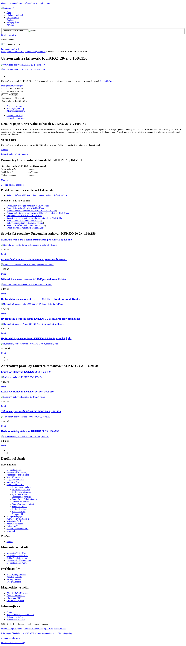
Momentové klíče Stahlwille (19, 560)
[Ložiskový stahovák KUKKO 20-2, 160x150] (21, 377)
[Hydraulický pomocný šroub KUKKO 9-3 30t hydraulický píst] (29, 344)
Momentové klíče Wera (17, 563)
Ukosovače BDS (14, 598)
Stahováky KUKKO (15, 51)
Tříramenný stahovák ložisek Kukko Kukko (25, 228)
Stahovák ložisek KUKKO (18, 195)
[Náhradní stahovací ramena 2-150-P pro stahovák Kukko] (26, 284)
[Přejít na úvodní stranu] (9, 8)
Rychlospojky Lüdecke (16, 574)
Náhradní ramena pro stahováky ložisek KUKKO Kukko (31, 210)
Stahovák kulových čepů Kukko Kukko (24, 220)
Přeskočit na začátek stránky (13, 642)
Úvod (3, 51)
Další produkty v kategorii (12, 86)
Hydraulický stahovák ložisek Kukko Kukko (26, 208)
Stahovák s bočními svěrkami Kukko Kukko (26, 225)
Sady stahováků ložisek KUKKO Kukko (24, 215)
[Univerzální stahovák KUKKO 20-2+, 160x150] (23, 65)
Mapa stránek (60, 629)
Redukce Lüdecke (14, 577)
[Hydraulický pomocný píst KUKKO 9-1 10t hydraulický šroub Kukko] (32, 304)
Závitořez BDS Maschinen (18, 593)
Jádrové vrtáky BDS (15, 600)
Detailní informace (108, 81)
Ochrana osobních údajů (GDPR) (38, 629)
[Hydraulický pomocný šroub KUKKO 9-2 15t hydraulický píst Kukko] (32, 324)
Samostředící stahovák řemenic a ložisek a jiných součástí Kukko (34, 218)
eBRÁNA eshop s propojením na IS (41, 633)
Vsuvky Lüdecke (14, 579)
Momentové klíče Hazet (17, 553)
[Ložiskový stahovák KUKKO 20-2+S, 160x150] (23, 397)
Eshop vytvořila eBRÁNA (12, 633)
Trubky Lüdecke (14, 582)
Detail (3, 254)
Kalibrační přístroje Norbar (18, 558)
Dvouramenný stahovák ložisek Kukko (50, 195)
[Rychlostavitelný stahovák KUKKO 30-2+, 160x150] (25, 436)
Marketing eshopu (66, 633)
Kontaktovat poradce (16, 619)
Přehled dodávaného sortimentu (20, 614)
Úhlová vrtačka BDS (16, 595)
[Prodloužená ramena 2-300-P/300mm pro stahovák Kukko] (27, 264)
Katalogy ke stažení (15, 617)
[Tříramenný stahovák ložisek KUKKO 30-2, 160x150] (25, 417)
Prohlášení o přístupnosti (11, 629)
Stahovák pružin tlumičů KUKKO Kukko (25, 223)
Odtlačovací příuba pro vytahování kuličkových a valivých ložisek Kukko (38, 213)
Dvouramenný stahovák (35, 51)
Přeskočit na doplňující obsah (37, 3)
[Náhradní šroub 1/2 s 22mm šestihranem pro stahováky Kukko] (29, 245)
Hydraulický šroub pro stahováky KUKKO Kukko (29, 206)
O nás (9, 612)
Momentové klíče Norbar (17, 555)
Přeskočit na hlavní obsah (12, 3)
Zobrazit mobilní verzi (10, 638)
